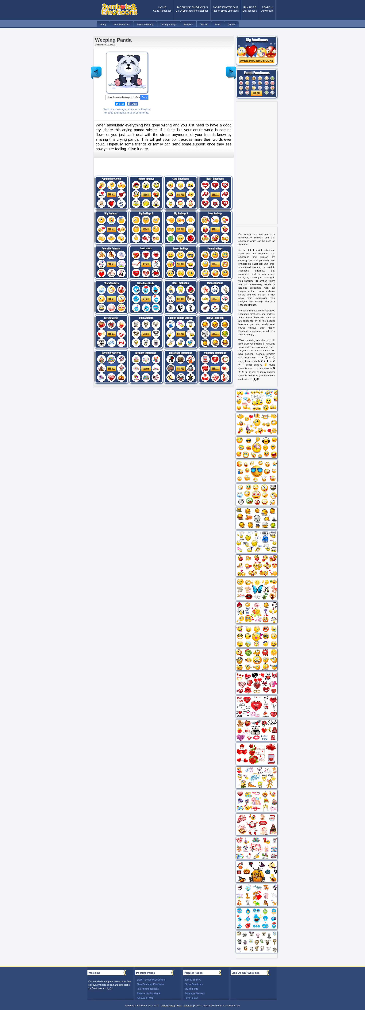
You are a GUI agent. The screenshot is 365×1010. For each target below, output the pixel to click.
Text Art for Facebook (148, 989)
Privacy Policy (168, 1005)
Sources (188, 1005)
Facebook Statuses (195, 993)
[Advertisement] (188, 76)
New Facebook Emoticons (150, 984)
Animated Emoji (145, 998)
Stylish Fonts (191, 989)
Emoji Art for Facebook (148, 993)
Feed (179, 1005)
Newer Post (96, 70)
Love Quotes (191, 998)
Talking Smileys (193, 979)
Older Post (231, 70)
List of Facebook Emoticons (151, 979)
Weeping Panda (113, 40)
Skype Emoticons (194, 984)
